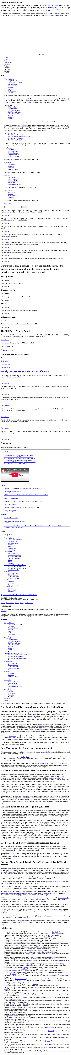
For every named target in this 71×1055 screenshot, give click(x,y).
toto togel (57, 881)
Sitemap (3, 603)
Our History (11, 92)
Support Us (7, 176)
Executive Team (13, 86)
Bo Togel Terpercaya (7, 873)
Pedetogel (31, 938)
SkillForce (4, 619)
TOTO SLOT (6, 888)
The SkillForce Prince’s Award (17, 568)
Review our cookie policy (54, 5)
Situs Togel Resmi (34, 716)
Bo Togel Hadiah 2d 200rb (44, 727)
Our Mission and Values (15, 82)
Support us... (7, 350)
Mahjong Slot (25, 757)
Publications (8, 62)
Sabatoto (10, 942)
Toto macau (12, 736)
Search (6, 700)
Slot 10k (14, 856)
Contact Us (7, 203)
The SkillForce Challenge (15, 138)
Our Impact (7, 162)
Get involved (4, 361)
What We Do (8, 105)
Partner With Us (12, 182)
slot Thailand (23, 798)
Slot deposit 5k (43, 763)
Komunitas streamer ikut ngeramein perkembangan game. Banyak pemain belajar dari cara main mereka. (33, 892)
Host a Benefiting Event (15, 184)
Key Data (11, 168)
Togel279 (29, 948)
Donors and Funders (14, 156)
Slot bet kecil (56, 13)
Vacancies (11, 197)
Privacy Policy (19, 603)
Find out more (5, 215)
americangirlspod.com (63, 960)
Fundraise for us (5, 367)
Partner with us (5, 364)
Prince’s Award (13, 133)
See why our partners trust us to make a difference (25, 371)
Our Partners (8, 148)
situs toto (44, 810)
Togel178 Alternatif (18, 920)
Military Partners (13, 153)
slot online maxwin (20, 979)
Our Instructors (12, 84)
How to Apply (12, 195)
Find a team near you (7, 346)
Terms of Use (10, 603)
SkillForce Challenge (14, 570)
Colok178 (26, 1007)
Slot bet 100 (11, 848)
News (6, 59)
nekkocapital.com (14, 970)
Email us (3, 611)
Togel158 (55, 932)
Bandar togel (28, 100)
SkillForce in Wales (14, 113)
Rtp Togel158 (13, 965)
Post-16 (10, 119)
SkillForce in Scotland (14, 112)
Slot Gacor (48, 752)
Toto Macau (14, 820)
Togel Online (44, 1051)
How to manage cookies (50, 7)
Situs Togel (64, 904)
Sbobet (48, 1027)
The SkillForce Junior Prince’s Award (19, 136)
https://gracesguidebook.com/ (61, 975)
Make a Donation (13, 179)
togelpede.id (47, 980)
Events (6, 61)
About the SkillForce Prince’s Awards (15, 565)
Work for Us (8, 190)
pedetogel (35, 984)
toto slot (13, 830)
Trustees (10, 87)
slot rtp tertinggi (56, 778)
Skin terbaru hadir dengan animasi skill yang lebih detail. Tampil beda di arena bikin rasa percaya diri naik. (35, 898)
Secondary (11, 117)
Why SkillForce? (9, 79)
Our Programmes (13, 108)
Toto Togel (48, 742)
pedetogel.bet (26, 967)
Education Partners (13, 151)
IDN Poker (21, 125)
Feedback (11, 166)
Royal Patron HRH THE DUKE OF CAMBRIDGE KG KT (19, 595)
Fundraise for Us (13, 181)
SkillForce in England (14, 110)
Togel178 (53, 957)
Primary (10, 115)
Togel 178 (32, 964)
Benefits (10, 194)
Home (6, 57)
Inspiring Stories (13, 169)
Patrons (10, 89)
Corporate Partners (13, 154)
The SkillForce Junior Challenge (17, 140)
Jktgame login (14, 1024)
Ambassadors (12, 91)
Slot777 (9, 791)
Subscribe (7, 64)
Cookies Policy (29, 603)
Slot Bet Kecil (17, 703)
